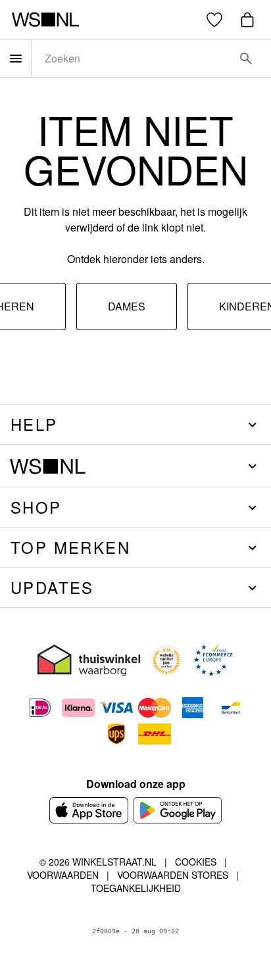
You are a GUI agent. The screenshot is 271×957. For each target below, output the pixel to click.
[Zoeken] (246, 58)
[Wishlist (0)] (214, 20)
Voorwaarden (63, 874)
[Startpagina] (45, 20)
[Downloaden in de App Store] (88, 810)
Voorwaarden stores (172, 874)
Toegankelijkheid (136, 888)
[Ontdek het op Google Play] (178, 810)
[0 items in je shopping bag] (247, 20)
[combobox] (133, 58)
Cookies (195, 861)
